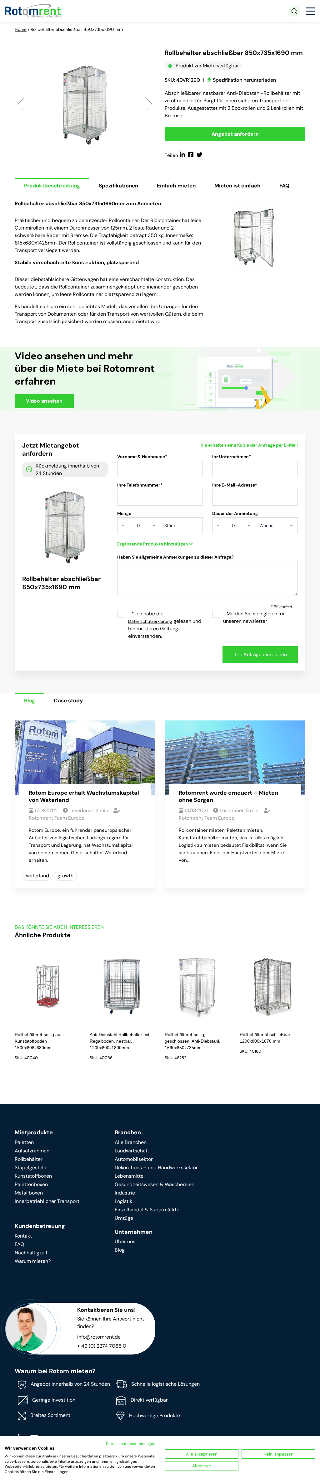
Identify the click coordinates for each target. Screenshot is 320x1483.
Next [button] (149, 104)
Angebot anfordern (235, 134)
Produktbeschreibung (52, 185)
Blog (29, 700)
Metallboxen (29, 1193)
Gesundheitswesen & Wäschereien (154, 1184)
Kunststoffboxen (33, 1176)
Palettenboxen (31, 1184)
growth (65, 875)
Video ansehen (44, 401)
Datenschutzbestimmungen (130, 1443)
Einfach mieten (176, 185)
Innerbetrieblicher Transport (47, 1201)
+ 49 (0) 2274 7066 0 (101, 1346)
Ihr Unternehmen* (231, 456)
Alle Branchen (131, 1142)
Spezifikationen (118, 185)
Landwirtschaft (132, 1150)
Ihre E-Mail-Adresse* (234, 485)
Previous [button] (21, 104)
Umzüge (124, 1218)
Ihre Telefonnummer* (139, 485)
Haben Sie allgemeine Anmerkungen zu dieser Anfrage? (175, 557)
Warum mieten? (33, 1261)
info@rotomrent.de (99, 1337)
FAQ (284, 185)
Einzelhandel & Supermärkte (147, 1209)
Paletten (24, 1142)
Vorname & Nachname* (142, 456)
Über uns (125, 1241)
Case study (68, 700)
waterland (37, 875)
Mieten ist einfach (237, 185)
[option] (85, 104)
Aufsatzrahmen (32, 1150)
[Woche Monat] (276, 528)
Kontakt (23, 1236)
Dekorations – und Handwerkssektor (156, 1167)
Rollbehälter (28, 1159)
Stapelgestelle (31, 1167)
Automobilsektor (134, 1159)
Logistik (123, 1201)
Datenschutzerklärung (150, 621)
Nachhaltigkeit (31, 1252)
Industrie (125, 1193)
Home (21, 29)
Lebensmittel (130, 1176)
